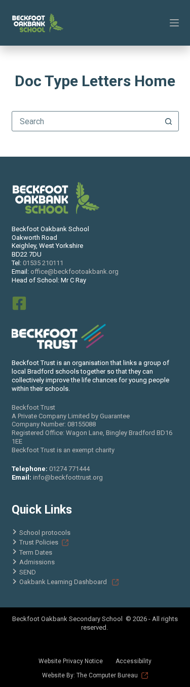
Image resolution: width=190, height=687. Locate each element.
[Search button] (168, 121)
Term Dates (35, 552)
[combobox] (85, 121)
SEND (27, 572)
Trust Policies (38, 542)
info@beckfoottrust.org (68, 477)
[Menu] (174, 22)
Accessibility (133, 661)
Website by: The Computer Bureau (90, 675)
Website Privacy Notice (71, 661)
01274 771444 (69, 469)
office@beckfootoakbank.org (74, 271)
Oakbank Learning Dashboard (63, 582)
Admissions (37, 562)
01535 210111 (43, 263)
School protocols (44, 532)
